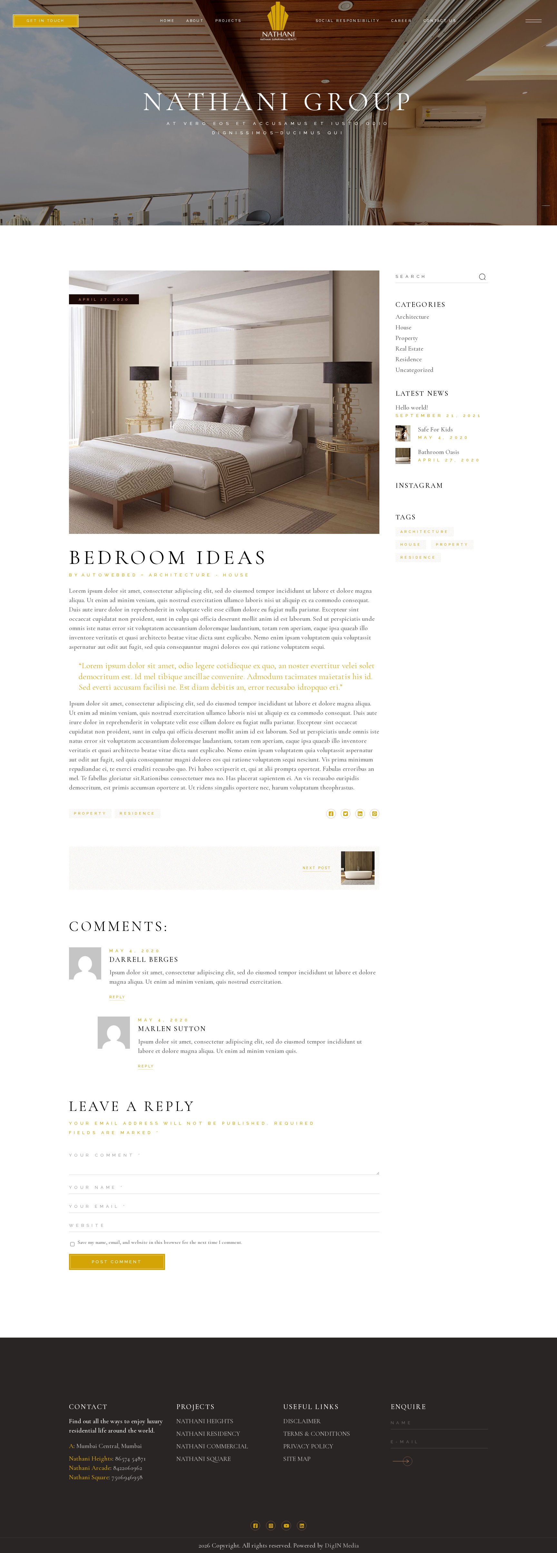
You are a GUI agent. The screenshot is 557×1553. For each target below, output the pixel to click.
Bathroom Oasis (438, 452)
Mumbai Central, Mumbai (109, 1446)
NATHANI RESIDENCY (208, 1434)
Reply (117, 997)
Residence (409, 359)
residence (138, 813)
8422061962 (127, 1468)
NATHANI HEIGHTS (204, 1421)
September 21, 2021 (439, 415)
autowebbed (110, 575)
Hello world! (412, 408)
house (411, 545)
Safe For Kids (435, 429)
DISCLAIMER (302, 1421)
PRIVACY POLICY (308, 1446)
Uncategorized (415, 370)
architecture (424, 532)
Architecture (180, 575)
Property (407, 338)
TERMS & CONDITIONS (316, 1434)
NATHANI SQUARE (203, 1459)
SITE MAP (296, 1459)
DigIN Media (342, 1545)
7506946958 (127, 1477)
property (90, 813)
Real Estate (409, 349)
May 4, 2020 (135, 950)
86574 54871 (131, 1459)
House (236, 575)
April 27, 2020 (104, 300)
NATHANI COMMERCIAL (212, 1446)
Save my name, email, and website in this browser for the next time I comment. (160, 1242)
